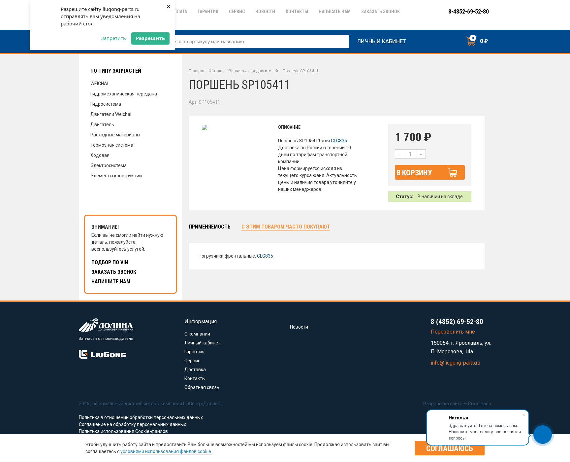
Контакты (195, 378)
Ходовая (100, 155)
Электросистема (108, 165)
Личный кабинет (381, 40)
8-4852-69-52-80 (468, 11)
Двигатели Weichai (110, 114)
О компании (197, 334)
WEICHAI (99, 83)
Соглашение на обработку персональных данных (132, 424)
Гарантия (194, 351)
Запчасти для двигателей (253, 71)
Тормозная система (111, 145)
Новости (299, 327)
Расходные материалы (115, 134)
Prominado (479, 403)
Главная (196, 71)
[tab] (210, 227)
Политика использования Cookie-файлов (123, 431)
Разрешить (150, 38)
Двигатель (102, 124)
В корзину (414, 172)
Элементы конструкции (116, 175)
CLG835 (339, 140)
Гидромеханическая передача (123, 93)
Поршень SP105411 (301, 71)
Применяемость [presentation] (210, 227)
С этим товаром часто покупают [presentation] (285, 227)
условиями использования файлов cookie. (166, 451)
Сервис (192, 360)
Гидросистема (105, 104)
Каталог (216, 71)
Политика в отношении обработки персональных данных (141, 417)
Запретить (113, 38)
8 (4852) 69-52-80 (457, 322)
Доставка (195, 369)
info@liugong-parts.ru (455, 363)
